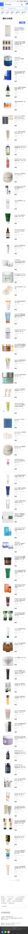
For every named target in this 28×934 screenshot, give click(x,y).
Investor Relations (10, 896)
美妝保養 (12, 13)
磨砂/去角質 (24, 13)
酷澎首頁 (2, 13)
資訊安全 (8, 900)
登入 (18, 1)
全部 (2, 8)
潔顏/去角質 (18, 13)
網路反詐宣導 (11, 902)
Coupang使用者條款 (20, 896)
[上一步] (7, 880)
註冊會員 (21, 1)
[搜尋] (25, 8)
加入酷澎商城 (3, 902)
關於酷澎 (3, 896)
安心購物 (3, 900)
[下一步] (21, 880)
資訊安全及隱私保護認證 (17, 900)
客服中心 (25, 1)
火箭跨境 (7, 13)
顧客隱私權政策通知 (19, 898)
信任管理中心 (10, 898)
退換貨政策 (3, 898)
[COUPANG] (5, 913)
